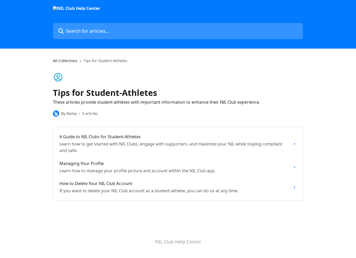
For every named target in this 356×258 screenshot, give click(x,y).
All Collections (65, 60)
